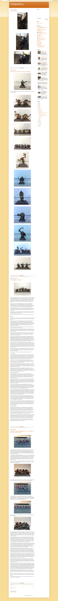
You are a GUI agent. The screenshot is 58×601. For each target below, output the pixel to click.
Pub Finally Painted (40, 43)
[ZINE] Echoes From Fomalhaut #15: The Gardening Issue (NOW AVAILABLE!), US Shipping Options (42, 33)
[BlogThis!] (20, 67)
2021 (38, 107)
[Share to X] (21, 67)
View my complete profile (40, 23)
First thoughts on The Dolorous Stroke (43, 77)
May (39, 120)
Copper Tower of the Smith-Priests (41, 39)
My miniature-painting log (14, 592)
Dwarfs (20, 276)
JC (38, 22)
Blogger (32, 595)
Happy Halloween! (14, 10)
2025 (38, 103)
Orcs (24, 276)
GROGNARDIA (40, 44)
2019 (38, 125)
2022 (38, 106)
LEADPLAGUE (39, 35)
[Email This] (19, 67)
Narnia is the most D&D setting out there (44, 86)
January (39, 124)
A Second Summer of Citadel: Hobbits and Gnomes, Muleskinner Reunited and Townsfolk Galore (42, 28)
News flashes (39, 41)
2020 (38, 108)
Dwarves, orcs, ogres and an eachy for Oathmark (20, 71)
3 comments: (17, 275)
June (39, 119)
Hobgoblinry (17, 4)
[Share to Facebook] (22, 67)
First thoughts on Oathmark (15, 279)
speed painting (26, 276)
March (39, 122)
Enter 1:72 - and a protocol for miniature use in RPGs (44, 62)
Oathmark (22, 276)
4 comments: (17, 426)
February (39, 123)
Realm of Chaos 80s (40, 26)
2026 (38, 102)
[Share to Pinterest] (23, 67)
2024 (38, 104)
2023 (38, 105)
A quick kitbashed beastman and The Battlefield (44, 67)
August (39, 117)
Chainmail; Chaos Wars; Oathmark (15, 276)
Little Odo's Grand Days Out (41, 46)
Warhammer (12, 584)
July (38, 118)
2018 (38, 126)
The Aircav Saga (40, 42)
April (39, 121)
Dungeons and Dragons (22, 427)
